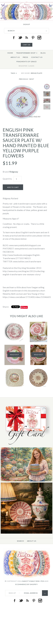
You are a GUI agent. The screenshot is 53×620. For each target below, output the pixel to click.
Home (10, 53)
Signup (26, 24)
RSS (26, 38)
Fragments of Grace (26, 62)
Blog (43, 53)
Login (31, 66)
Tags (14, 73)
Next (31, 79)
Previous (23, 79)
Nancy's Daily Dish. (31, 581)
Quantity (7, 179)
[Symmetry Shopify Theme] (26, 446)
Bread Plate (36, 73)
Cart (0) (26, 45)
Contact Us (36, 57)
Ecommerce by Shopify (26, 584)
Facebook (14, 38)
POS (42, 581)
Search (20, 541)
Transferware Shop (26, 53)
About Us (15, 57)
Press (25, 57)
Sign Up (12, 593)
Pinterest (33, 38)
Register (23, 66)
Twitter (20, 38)
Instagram (39, 38)
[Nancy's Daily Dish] (26, 1)
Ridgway (13, 171)
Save (25, 307)
